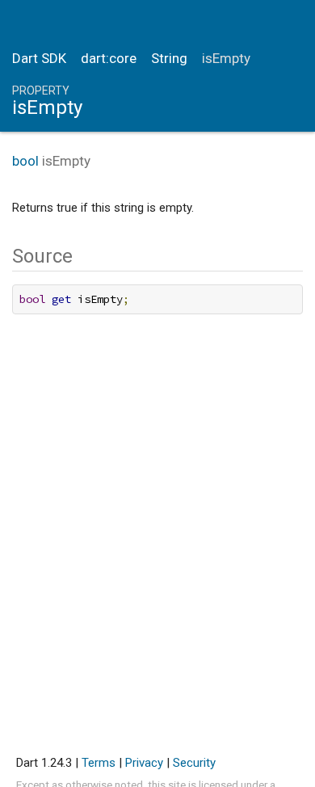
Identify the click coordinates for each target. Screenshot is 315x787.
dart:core (108, 58)
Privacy (144, 762)
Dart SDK (39, 58)
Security (194, 762)
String (169, 58)
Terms (99, 762)
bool (25, 161)
